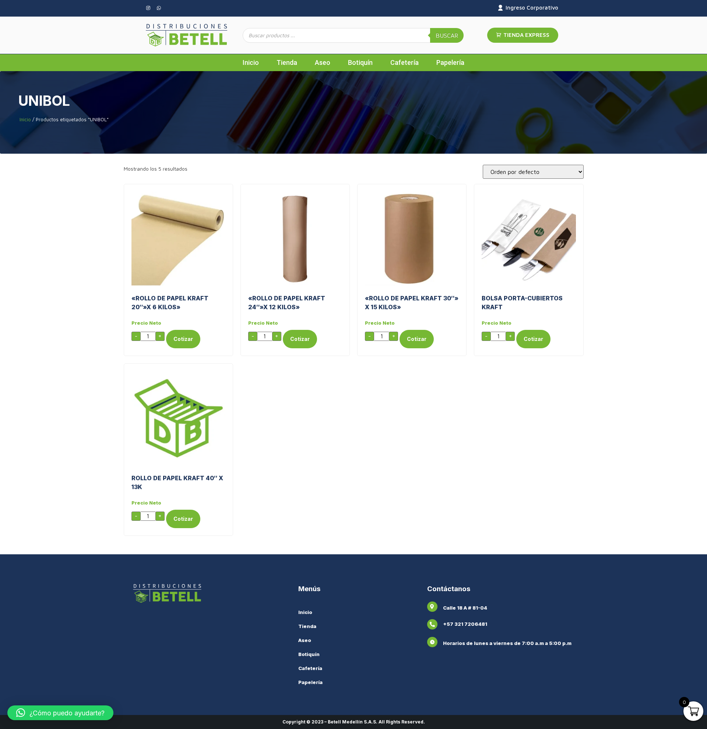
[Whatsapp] (158, 8)
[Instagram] (148, 8)
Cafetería (404, 62)
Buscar (447, 35)
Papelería (450, 62)
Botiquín (360, 62)
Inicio (251, 62)
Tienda (287, 62)
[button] (60, 712)
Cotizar (183, 339)
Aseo (322, 62)
